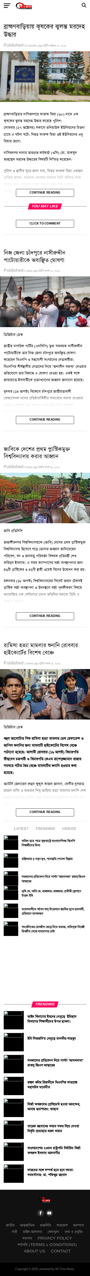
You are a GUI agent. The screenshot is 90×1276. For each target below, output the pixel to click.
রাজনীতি (45, 1225)
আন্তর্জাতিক (27, 1225)
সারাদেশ (62, 1225)
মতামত (27, 1238)
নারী (14, 1231)
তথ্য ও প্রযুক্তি (74, 1231)
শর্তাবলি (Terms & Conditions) (47, 1244)
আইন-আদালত (32, 1231)
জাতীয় (10, 1225)
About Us (34, 1251)
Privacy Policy (55, 1238)
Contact (61, 1251)
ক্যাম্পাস (78, 1225)
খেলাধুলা (53, 1231)
